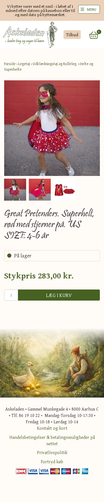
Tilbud (72, 34)
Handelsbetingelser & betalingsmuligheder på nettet (52, 440)
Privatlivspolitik (52, 452)
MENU (91, 9)
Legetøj (24, 63)
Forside (10, 63)
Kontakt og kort (52, 428)
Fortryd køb (52, 461)
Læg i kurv (59, 295)
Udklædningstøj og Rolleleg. (55, 63)
